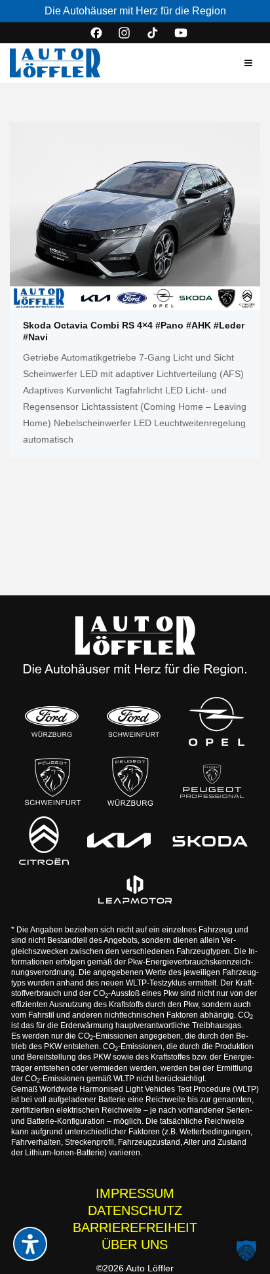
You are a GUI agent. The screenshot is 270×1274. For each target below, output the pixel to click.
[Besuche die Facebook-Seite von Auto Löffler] (96, 32)
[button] (248, 63)
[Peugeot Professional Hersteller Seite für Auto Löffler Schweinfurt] (212, 781)
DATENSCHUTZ (135, 1210)
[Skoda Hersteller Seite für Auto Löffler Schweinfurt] (210, 840)
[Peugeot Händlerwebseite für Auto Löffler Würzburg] (130, 781)
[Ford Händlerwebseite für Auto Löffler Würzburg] (51, 721)
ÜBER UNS (135, 1244)
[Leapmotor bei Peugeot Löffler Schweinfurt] (135, 889)
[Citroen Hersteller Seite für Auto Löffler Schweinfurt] (44, 840)
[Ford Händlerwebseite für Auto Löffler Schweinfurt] (133, 721)
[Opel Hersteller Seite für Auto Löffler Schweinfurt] (217, 721)
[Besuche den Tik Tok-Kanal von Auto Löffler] (152, 32)
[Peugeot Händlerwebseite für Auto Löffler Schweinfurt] (53, 781)
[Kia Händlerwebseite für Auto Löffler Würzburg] (119, 840)
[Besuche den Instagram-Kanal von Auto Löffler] (124, 32)
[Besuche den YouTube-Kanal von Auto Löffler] (180, 32)
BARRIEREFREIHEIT (135, 1227)
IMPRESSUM (135, 1193)
